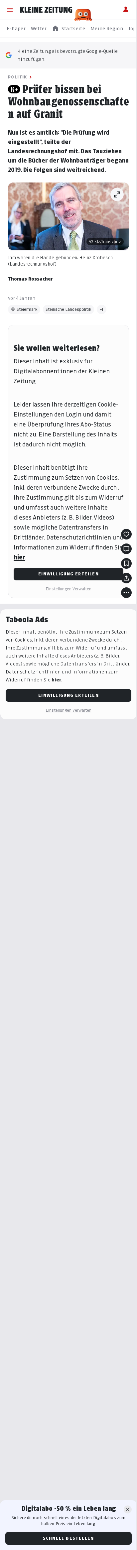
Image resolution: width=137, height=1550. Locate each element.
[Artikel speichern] (126, 563)
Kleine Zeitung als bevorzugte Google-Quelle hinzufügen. (67, 55)
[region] (68, 29)
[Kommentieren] (126, 548)
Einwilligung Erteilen (68, 574)
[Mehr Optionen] (126, 592)
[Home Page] (46, 10)
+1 (101, 309)
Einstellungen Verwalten (68, 589)
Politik (17, 77)
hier (19, 557)
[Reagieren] (126, 534)
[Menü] (10, 10)
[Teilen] (126, 578)
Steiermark (27, 309)
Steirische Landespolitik (68, 309)
